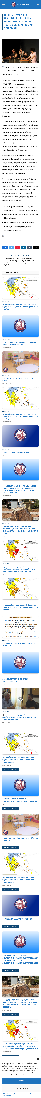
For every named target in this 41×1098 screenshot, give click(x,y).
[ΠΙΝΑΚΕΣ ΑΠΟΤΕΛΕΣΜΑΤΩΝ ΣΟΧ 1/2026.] (20, 436)
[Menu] (3, 4)
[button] (38, 1059)
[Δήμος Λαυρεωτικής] (20, 4)
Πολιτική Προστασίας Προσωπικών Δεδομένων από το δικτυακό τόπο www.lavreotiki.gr (20, 1094)
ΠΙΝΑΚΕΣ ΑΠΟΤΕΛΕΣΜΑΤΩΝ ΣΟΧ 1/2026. (16, 452)
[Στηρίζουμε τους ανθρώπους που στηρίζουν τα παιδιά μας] (20, 362)
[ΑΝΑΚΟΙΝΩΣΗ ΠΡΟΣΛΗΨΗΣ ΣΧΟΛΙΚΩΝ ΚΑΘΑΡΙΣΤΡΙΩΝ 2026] (20, 662)
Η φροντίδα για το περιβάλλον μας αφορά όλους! (28, 261)
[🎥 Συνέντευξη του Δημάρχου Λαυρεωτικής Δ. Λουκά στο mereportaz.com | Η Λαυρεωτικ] (20, 698)
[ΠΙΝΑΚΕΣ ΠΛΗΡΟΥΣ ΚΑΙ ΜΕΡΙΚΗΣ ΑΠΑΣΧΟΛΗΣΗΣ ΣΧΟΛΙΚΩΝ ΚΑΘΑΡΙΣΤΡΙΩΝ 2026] (20, 326)
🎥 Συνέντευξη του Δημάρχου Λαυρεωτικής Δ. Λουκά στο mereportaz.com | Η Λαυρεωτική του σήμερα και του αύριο (19, 717)
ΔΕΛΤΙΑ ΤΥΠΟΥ (35, 34)
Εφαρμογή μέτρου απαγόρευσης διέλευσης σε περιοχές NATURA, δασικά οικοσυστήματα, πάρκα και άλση (20, 306)
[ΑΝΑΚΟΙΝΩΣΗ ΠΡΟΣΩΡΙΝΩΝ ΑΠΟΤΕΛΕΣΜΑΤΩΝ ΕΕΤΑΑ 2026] (20, 627)
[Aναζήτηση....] (38, 4)
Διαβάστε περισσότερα (10, 769)
